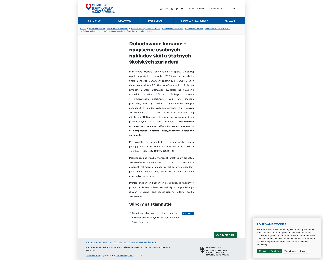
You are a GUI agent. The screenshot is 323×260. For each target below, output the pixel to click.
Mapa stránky (102, 242)
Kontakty (90, 242)
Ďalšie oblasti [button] (156, 21)
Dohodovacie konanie (194, 28)
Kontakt (201, 8)
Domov (83, 28)
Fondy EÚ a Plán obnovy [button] (194, 21)
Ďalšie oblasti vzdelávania (117, 28)
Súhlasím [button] (263, 251)
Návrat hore (227, 234)
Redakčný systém (124, 255)
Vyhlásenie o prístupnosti (126, 242)
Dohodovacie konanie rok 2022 (217, 28)
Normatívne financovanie (172, 28)
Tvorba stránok (93, 255)
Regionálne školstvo (97, 28)
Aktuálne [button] (230, 21)
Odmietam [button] (276, 251)
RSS (111, 242)
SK (190, 8)
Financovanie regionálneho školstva (145, 28)
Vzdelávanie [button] (124, 21)
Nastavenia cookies (148, 242)
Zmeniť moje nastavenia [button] (295, 251)
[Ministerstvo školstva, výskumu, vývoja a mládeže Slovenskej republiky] (100, 8)
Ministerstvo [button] (93, 21)
